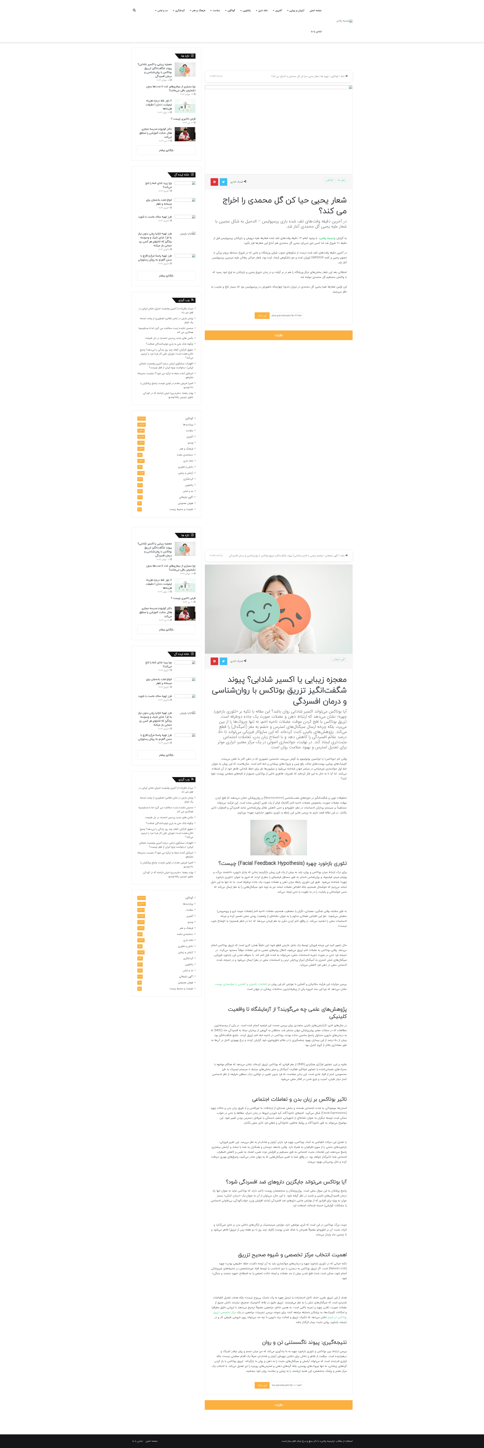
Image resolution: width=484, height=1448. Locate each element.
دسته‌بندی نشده (185, 455)
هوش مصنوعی (185, 503)
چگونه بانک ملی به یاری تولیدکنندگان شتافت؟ (169, 344)
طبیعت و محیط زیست (181, 509)
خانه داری (263, 10)
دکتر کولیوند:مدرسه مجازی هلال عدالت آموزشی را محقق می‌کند (155, 133)
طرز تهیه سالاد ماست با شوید (155, 217)
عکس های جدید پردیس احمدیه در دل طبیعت (169, 338)
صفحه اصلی (316, 10)
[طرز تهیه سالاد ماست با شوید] (185, 222)
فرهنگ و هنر (198, 10)
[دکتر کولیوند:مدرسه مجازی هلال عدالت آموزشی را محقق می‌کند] (185, 134)
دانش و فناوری (185, 467)
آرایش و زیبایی (296, 10)
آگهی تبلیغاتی (186, 497)
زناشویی (247, 10)
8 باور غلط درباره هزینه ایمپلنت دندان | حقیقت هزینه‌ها (159, 104)
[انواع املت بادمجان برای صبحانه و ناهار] (185, 205)
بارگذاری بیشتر (166, 150)
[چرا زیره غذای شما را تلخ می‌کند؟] (185, 188)
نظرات (279, 335)
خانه (343, 76)
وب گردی (183, 300)
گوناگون (231, 10)
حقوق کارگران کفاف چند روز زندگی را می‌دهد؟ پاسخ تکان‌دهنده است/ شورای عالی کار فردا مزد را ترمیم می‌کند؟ (166, 354)
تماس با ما (316, 31)
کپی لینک (262, 316)
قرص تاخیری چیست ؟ (183, 119)
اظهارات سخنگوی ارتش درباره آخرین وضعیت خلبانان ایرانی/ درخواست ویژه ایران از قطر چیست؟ (166, 366)
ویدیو (190, 443)
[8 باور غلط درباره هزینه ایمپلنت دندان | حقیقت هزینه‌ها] (185, 106)
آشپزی (278, 10)
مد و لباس (162, 10)
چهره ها (325, 76)
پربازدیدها (188, 425)
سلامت (216, 10)
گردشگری (180, 10)
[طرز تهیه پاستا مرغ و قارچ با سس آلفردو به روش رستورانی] (185, 261)
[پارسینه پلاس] (344, 21)
